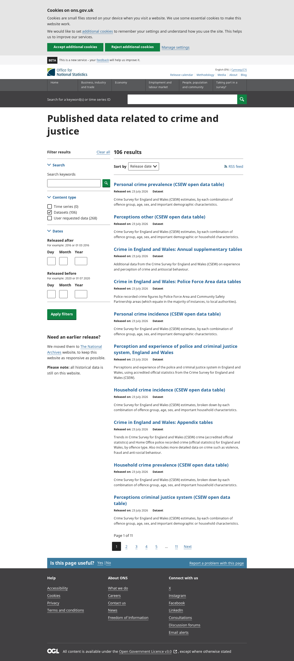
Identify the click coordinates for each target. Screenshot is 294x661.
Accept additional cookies (75, 46)
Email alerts (179, 632)
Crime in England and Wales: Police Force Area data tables (177, 281)
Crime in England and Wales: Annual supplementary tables (178, 249)
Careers (114, 595)
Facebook (177, 603)
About (233, 75)
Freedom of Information (128, 617)
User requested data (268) (75, 218)
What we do (118, 588)
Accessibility (57, 588)
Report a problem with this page (216, 563)
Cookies (53, 595)
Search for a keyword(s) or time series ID (78, 99)
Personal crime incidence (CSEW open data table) (167, 314)
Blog (244, 75)
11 (176, 546)
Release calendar (181, 75)
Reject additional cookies (132, 46)
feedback (103, 60)
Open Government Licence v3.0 (145, 651)
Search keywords (61, 174)
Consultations (180, 617)
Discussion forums (184, 625)
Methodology (205, 75)
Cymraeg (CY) (239, 69)
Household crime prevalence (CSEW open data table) (171, 465)
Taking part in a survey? (226, 84)
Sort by (120, 166)
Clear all (103, 152)
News (112, 610)
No (108, 562)
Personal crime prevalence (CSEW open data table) (169, 184)
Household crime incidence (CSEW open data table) (169, 390)
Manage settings (176, 47)
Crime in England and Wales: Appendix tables (163, 422)
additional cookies (97, 31)
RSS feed (236, 166)
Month (65, 252)
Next (188, 546)
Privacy (53, 603)
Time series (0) (66, 206)
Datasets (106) (65, 212)
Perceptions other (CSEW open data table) (159, 217)
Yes (100, 562)
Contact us (117, 603)
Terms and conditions (65, 610)
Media (222, 75)
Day (50, 252)
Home (54, 82)
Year (79, 252)
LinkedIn (176, 610)
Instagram (177, 595)
